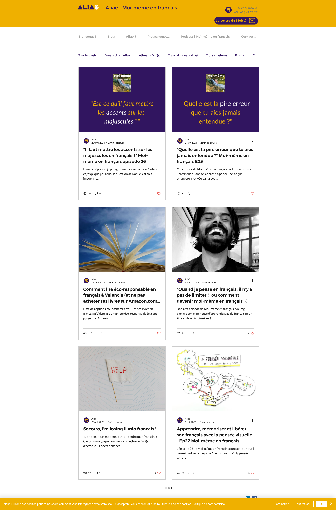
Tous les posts (87, 55)
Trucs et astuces (216, 55)
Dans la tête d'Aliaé (117, 55)
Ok (321, 504)
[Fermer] (331, 504)
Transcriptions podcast (183, 55)
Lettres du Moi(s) (149, 55)
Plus (238, 55)
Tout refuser (302, 504)
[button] (254, 56)
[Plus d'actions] (160, 141)
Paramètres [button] (282, 504)
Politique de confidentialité (209, 504)
